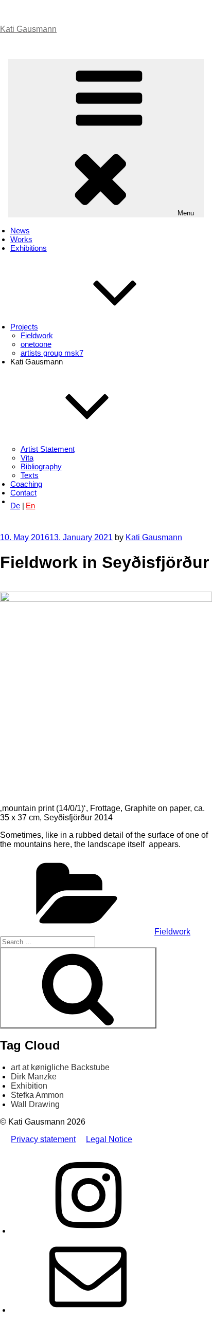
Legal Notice (109, 1139)
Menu (186, 213)
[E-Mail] (88, 1310)
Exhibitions (28, 248)
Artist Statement (48, 449)
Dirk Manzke (34, 1076)
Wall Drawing (35, 1104)
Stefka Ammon (37, 1095)
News (20, 230)
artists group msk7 (52, 352)
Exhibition (29, 1085)
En (30, 505)
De (15, 505)
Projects (24, 326)
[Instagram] (88, 1230)
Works (21, 239)
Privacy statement (43, 1139)
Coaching (26, 484)
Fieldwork (37, 335)
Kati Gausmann (28, 29)
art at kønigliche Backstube (60, 1067)
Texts (30, 475)
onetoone (36, 344)
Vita (27, 457)
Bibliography (41, 466)
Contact (23, 492)
